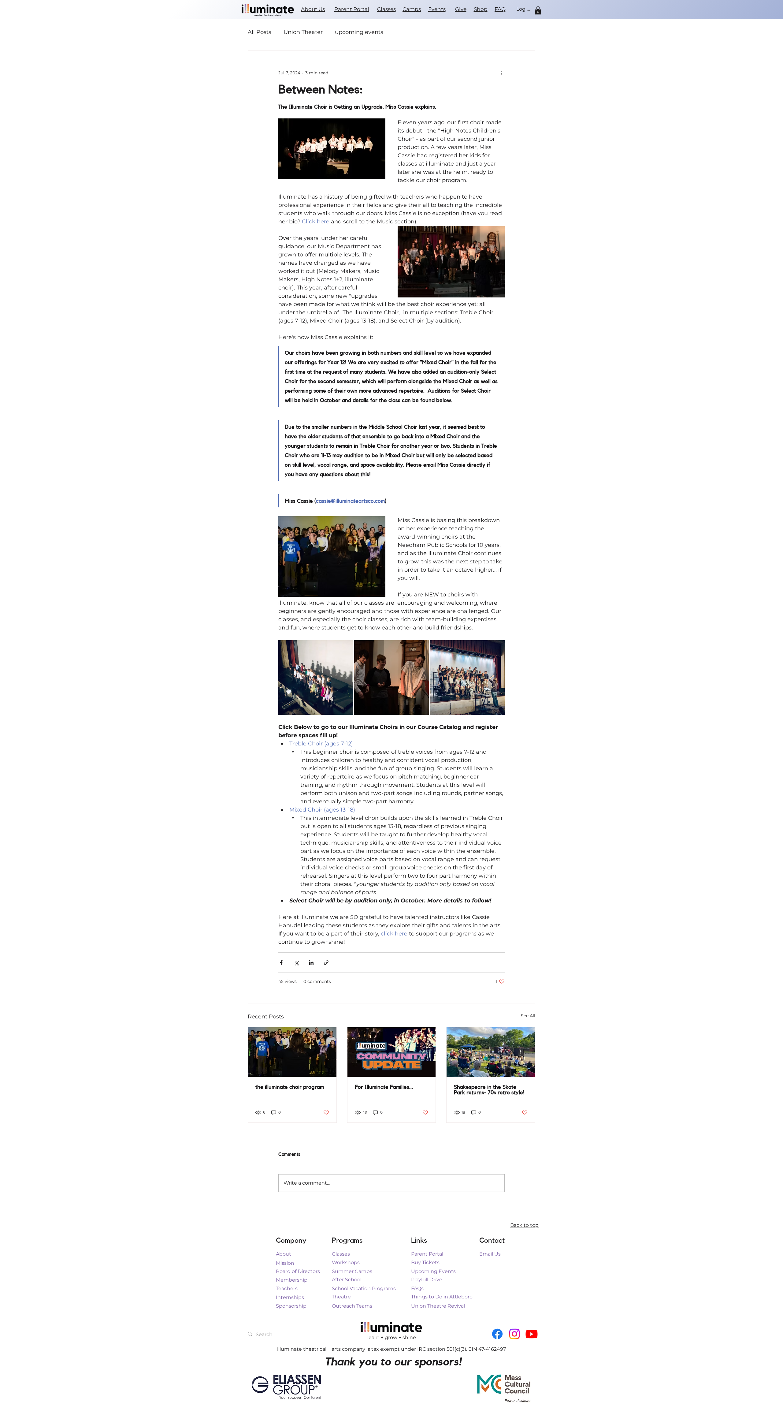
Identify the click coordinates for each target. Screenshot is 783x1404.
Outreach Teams (352, 1306)
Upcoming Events (433, 1271)
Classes (386, 9)
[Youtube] (532, 1334)
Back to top (524, 1225)
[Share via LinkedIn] (311, 962)
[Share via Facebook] (281, 962)
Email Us (490, 1254)
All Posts (259, 32)
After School (347, 1280)
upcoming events (359, 32)
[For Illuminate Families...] (391, 1052)
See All (528, 1015)
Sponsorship (291, 1306)
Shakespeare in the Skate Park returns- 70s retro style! (489, 1089)
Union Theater (303, 32)
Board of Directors (298, 1271)
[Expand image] (315, 677)
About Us (313, 9)
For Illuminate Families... (384, 1087)
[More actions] (501, 73)
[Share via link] (326, 962)
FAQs (417, 1288)
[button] (538, 10)
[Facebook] (497, 1334)
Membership (291, 1280)
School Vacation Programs (364, 1288)
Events (437, 9)
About (283, 1254)
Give (460, 9)
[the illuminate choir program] (292, 1052)
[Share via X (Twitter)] (296, 962)
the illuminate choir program (289, 1087)
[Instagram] (514, 1334)
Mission (285, 1263)
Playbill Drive (426, 1280)
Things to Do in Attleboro (442, 1297)
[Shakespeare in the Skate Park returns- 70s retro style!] (491, 1052)
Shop (481, 9)
